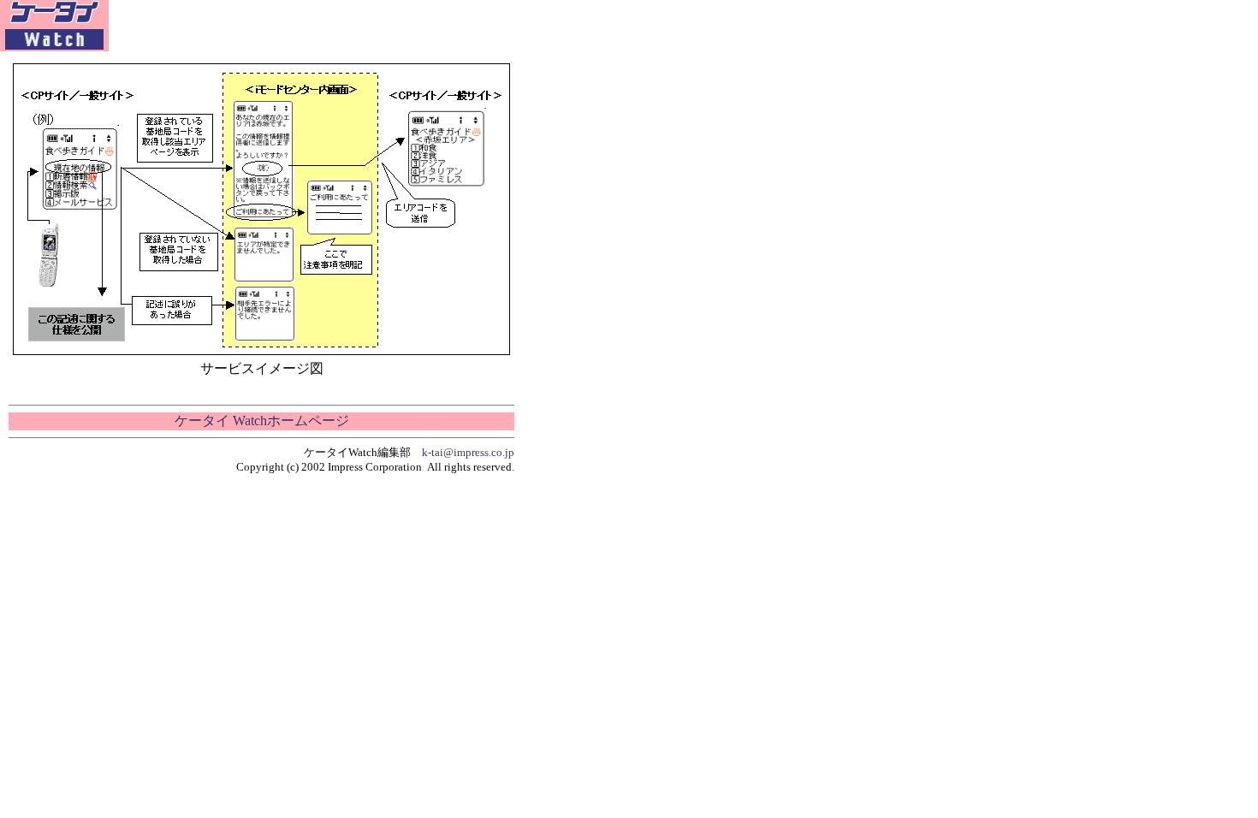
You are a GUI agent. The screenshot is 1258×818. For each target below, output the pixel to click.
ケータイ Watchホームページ (262, 420)
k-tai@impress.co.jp (468, 452)
